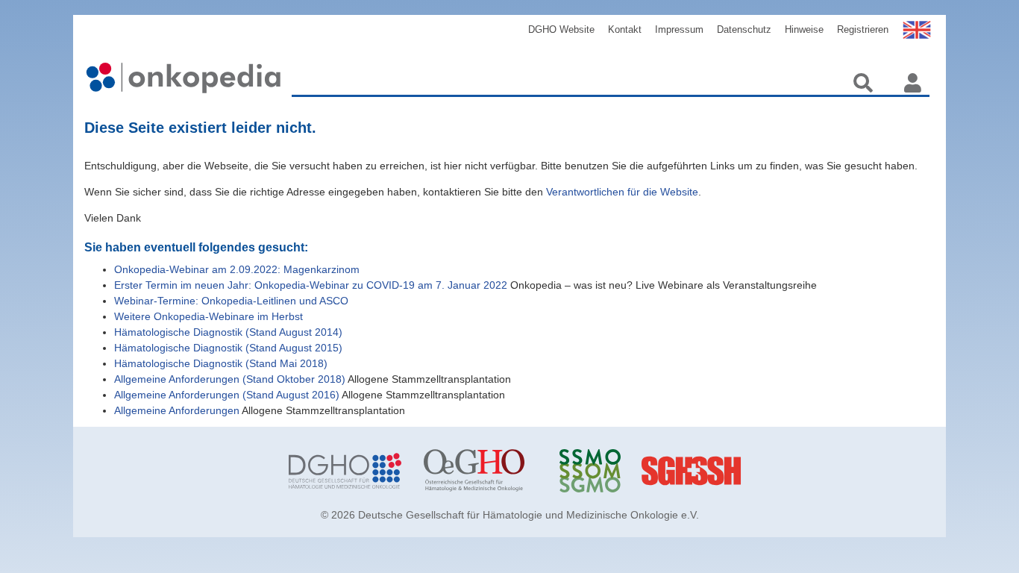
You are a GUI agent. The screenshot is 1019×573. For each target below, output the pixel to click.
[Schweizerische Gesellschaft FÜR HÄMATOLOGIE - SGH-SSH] (751, 470)
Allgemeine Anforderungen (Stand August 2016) (226, 395)
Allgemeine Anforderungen (176, 410)
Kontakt (625, 29)
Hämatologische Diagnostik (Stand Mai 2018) (220, 363)
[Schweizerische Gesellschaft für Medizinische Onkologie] (615, 470)
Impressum (679, 29)
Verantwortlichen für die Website (622, 192)
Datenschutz (744, 29)
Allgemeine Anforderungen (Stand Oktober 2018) (229, 379)
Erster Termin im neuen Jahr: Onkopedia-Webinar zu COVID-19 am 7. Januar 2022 (310, 285)
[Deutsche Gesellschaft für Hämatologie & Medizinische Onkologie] (345, 470)
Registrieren (862, 29)
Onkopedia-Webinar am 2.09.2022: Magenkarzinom (237, 269)
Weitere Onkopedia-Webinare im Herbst (208, 316)
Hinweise (804, 29)
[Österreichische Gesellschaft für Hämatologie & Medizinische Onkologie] (480, 470)
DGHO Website (561, 29)
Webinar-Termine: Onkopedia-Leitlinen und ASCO (231, 301)
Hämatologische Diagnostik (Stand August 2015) (228, 348)
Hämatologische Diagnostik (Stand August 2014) (228, 332)
